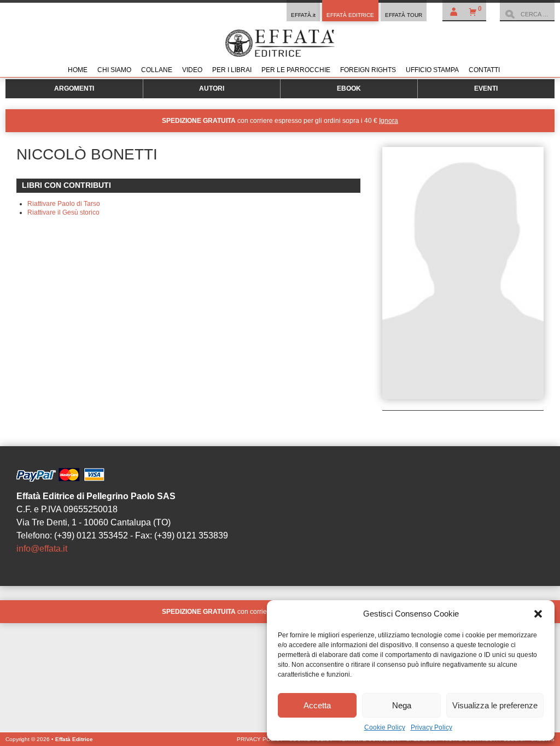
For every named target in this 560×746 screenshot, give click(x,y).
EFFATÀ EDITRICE (350, 15)
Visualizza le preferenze (495, 705)
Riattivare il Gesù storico (63, 212)
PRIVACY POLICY (260, 739)
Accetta (317, 705)
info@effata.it (41, 548)
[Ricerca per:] (527, 14)
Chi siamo (114, 70)
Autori (211, 88)
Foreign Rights (368, 70)
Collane (156, 70)
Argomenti (74, 88)
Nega (401, 705)
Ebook (349, 88)
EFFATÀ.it (303, 15)
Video (192, 70)
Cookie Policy (384, 727)
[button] (538, 613)
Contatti (484, 70)
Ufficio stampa (432, 70)
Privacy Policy (431, 727)
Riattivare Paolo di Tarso (63, 204)
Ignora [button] (388, 121)
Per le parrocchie (295, 70)
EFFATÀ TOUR (403, 15)
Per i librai (232, 70)
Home (78, 70)
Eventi (486, 88)
